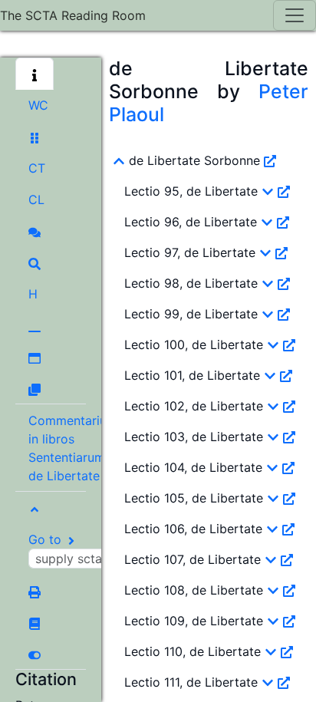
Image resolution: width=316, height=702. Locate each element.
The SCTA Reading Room (73, 15)
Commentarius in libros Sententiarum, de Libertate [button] (70, 448)
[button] (34, 74)
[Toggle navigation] (294, 15)
